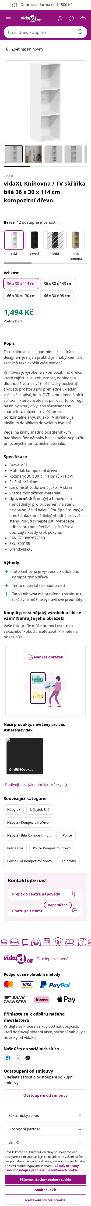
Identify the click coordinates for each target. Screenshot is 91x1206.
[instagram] (18, 1058)
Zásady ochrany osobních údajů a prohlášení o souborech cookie (42, 1168)
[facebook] (8, 1058)
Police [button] (67, 835)
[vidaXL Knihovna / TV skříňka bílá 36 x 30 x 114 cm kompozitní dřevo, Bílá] (45, 102)
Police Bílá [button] (15, 848)
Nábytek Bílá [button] (39, 809)
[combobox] (45, 32)
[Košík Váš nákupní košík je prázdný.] (83, 19)
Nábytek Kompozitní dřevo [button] (28, 822)
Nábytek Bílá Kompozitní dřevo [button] (31, 835)
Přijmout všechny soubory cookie (45, 1179)
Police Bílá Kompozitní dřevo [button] (29, 861)
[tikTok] (27, 1058)
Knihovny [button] (68, 861)
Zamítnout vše (45, 1190)
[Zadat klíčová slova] (80, 32)
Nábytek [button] (13, 809)
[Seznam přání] (71, 19)
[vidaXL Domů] (31, 18)
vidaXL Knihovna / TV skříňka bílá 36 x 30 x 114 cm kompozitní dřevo (45, 191)
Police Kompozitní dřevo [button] (51, 848)
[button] (14, 246)
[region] (45, 1175)
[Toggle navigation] (8, 18)
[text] (18, 313)
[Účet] (60, 19)
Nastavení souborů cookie (45, 1200)
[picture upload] (45, 689)
